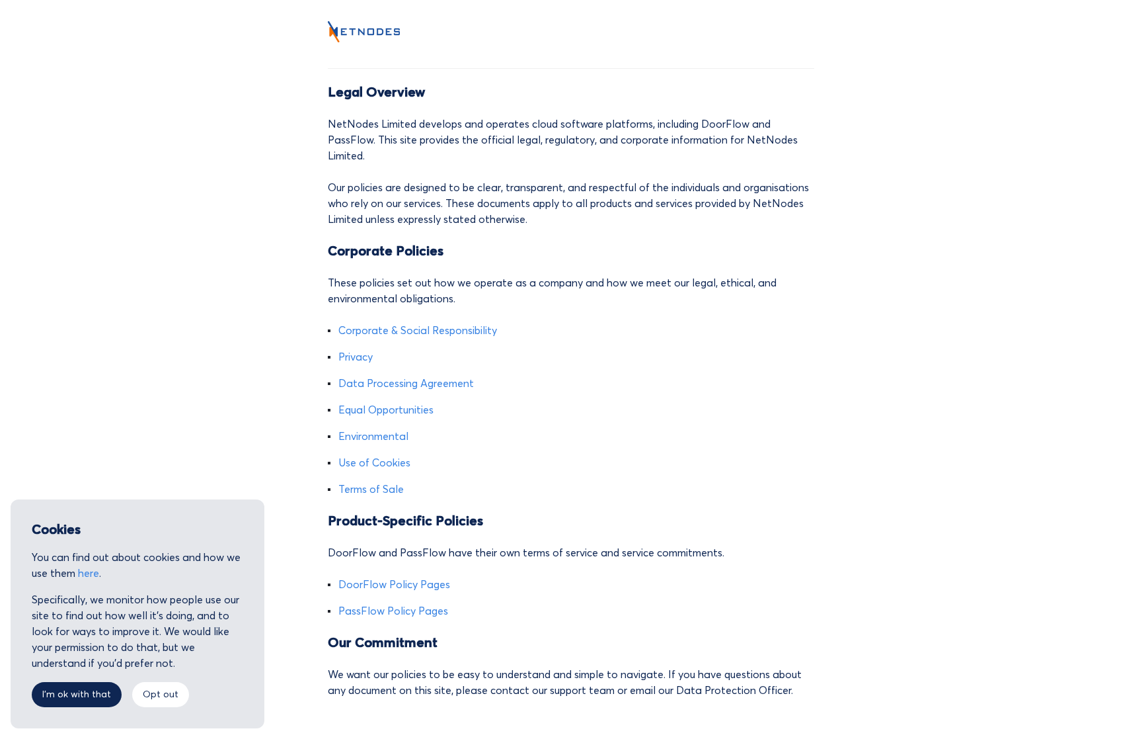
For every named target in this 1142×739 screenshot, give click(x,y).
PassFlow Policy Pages (393, 611)
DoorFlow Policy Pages (394, 585)
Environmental (373, 436)
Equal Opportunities (386, 410)
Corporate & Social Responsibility (417, 331)
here (88, 573)
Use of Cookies (374, 463)
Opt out (160, 694)
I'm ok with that (76, 694)
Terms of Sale (371, 489)
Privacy (355, 357)
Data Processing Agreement (406, 383)
